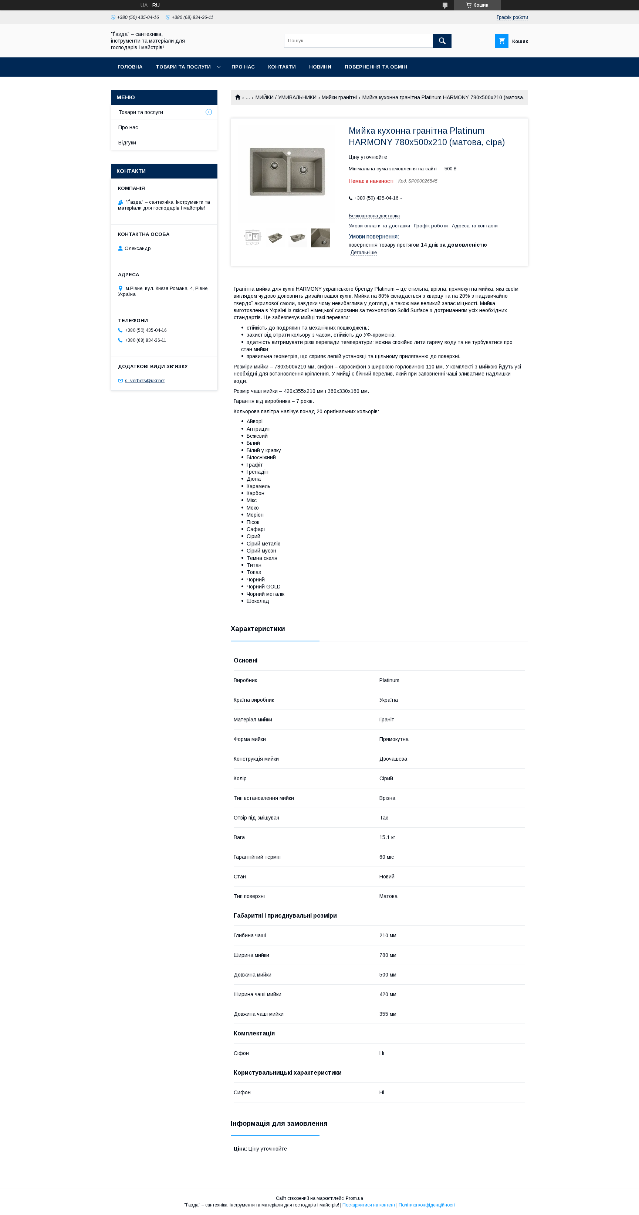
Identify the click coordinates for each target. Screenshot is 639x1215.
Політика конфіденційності (427, 1205)
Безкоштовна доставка (374, 215)
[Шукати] (442, 41)
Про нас (243, 67)
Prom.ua (354, 1198)
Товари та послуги (183, 67)
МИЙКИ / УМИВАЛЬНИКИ (286, 97)
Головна (130, 67)
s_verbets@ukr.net (145, 380)
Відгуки (127, 143)
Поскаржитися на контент (368, 1205)
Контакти (282, 67)
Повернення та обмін (376, 67)
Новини (320, 67)
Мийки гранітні (339, 97)
